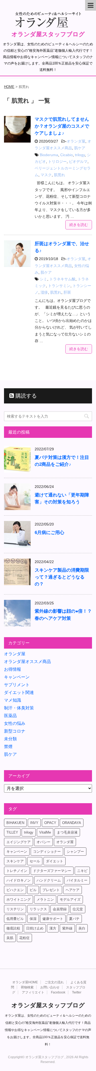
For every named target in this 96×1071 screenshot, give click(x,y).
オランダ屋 (76, 141)
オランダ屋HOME (25, 982)
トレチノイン (16, 871)
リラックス (38, 909)
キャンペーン (17, 677)
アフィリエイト (33, 992)
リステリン (15, 909)
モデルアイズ (70, 900)
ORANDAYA (71, 823)
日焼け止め (34, 928)
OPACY (50, 823)
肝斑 (67, 292)
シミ (43, 279)
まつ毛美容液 (67, 832)
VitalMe (45, 832)
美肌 (9, 938)
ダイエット (54, 861)
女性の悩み (14, 723)
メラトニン (45, 900)
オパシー (43, 842)
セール (35, 861)
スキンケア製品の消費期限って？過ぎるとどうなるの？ (62, 577)
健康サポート (52, 919)
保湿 (33, 919)
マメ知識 (12, 700)
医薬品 (10, 715)
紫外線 (67, 928)
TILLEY (12, 832)
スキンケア (15, 861)
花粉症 (24, 938)
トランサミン (59, 286)
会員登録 (60, 909)
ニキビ (82, 871)
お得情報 (12, 669)
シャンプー (75, 852)
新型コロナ (14, 731)
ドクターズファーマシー (52, 871)
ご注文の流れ (54, 982)
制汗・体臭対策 (19, 708)
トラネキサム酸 (62, 279)
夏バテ (74, 919)
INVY (34, 823)
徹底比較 (13, 928)
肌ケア (79, 148)
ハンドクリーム (49, 880)
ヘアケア (72, 890)
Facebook (58, 992)
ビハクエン (15, 890)
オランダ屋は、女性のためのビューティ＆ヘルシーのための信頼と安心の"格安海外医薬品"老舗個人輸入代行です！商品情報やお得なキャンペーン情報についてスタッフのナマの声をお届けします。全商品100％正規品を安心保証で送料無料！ (48, 1030)
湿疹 (44, 292)
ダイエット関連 (19, 692)
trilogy (80, 155)
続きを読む (78, 225)
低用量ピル (15, 919)
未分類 (10, 739)
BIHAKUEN (15, 823)
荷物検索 (27, 987)
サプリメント (17, 684)
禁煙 (8, 746)
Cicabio (66, 155)
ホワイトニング (18, 900)
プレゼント (51, 890)
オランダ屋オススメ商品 (27, 661)
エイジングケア (18, 842)
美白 (81, 928)
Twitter (76, 992)
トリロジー (57, 161)
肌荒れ (59, 175)
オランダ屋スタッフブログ (48, 34)
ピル (33, 890)
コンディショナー (47, 852)
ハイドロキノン (18, 880)
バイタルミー (77, 880)
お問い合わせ (49, 987)
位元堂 (78, 909)
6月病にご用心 (49, 532)
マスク (46, 175)
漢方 (52, 928)
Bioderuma (49, 155)
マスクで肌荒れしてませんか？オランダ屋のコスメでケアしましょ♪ (62, 126)
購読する (25, 396)
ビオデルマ (78, 161)
